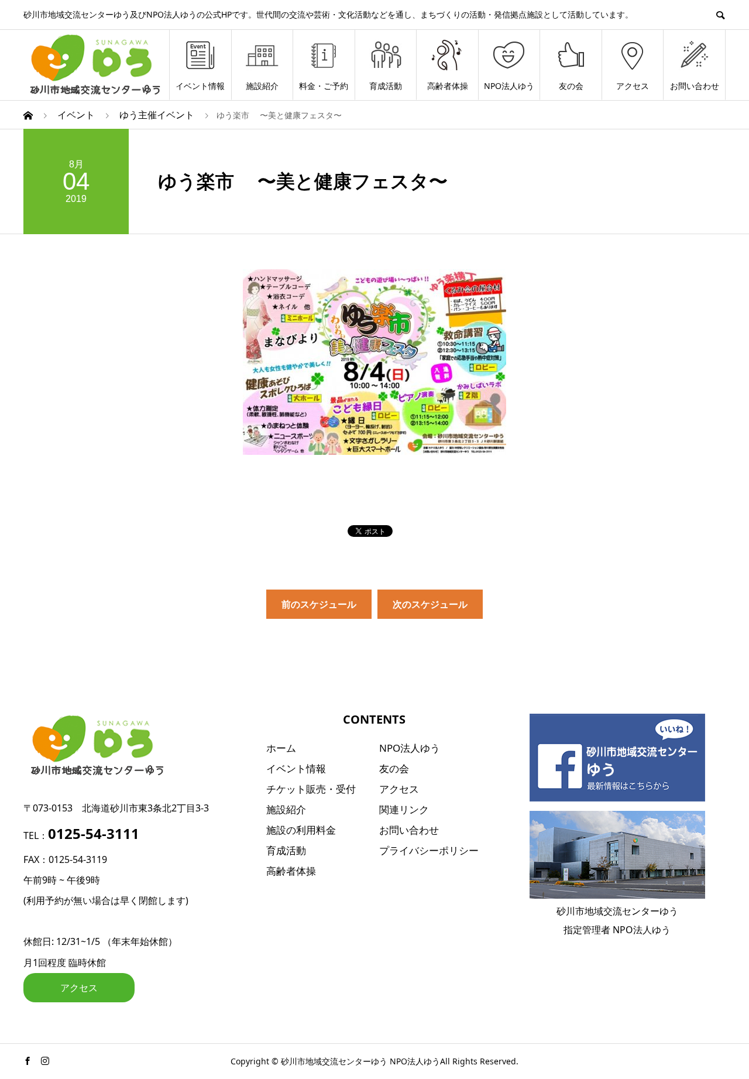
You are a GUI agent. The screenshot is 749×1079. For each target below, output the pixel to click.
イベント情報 (200, 85)
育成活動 (385, 85)
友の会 (571, 85)
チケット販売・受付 (311, 789)
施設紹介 (262, 85)
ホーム (281, 748)
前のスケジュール (318, 604)
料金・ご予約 (323, 85)
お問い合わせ (694, 85)
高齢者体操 (447, 85)
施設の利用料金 (301, 830)
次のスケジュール (430, 604)
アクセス (632, 85)
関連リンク (404, 809)
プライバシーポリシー (429, 850)
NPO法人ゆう (509, 85)
